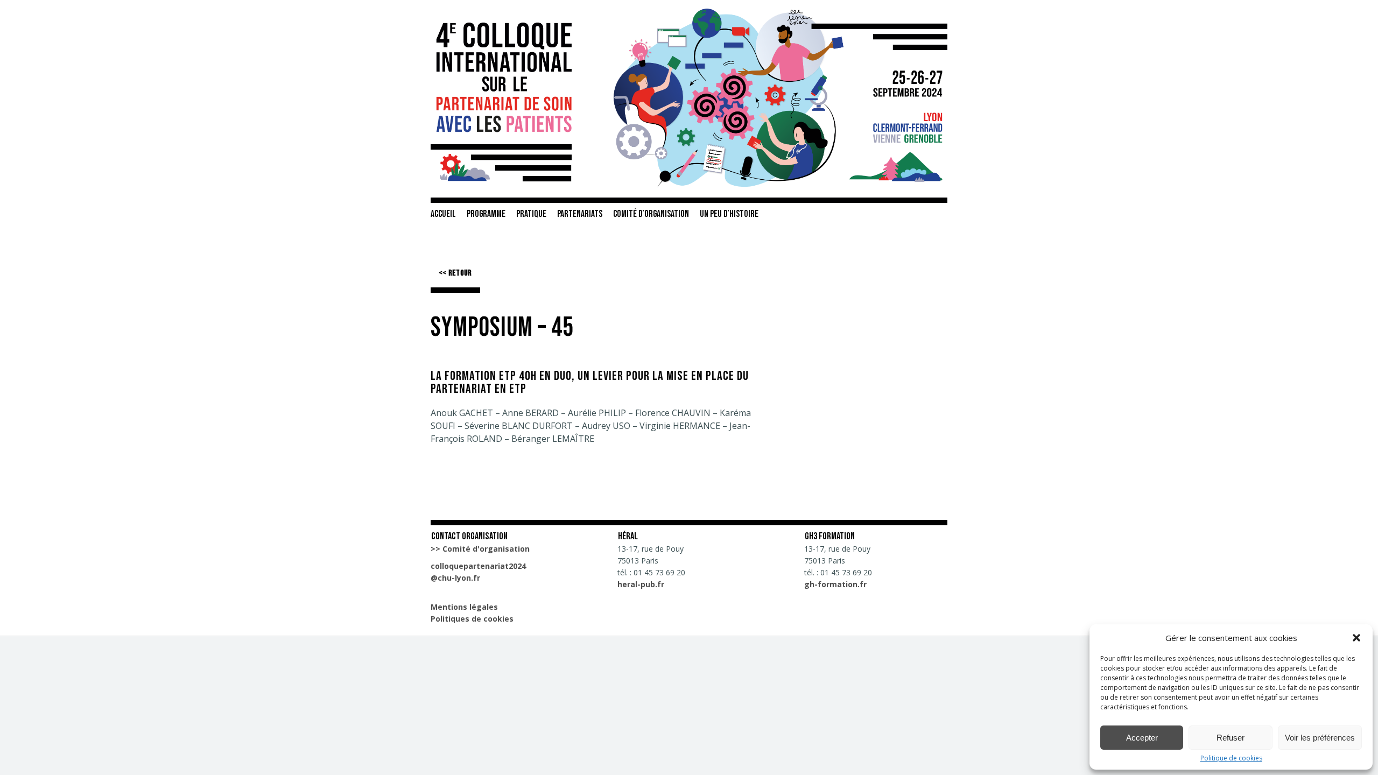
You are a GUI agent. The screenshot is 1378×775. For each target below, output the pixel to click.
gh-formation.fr (835, 584)
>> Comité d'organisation (480, 549)
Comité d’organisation (651, 214)
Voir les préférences (1320, 737)
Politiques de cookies (472, 619)
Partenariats (579, 214)
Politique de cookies (1231, 758)
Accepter (1142, 737)
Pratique (531, 214)
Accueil (443, 214)
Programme (486, 214)
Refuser (1231, 737)
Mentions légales (464, 607)
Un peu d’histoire (729, 214)
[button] (1356, 637)
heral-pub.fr (640, 584)
